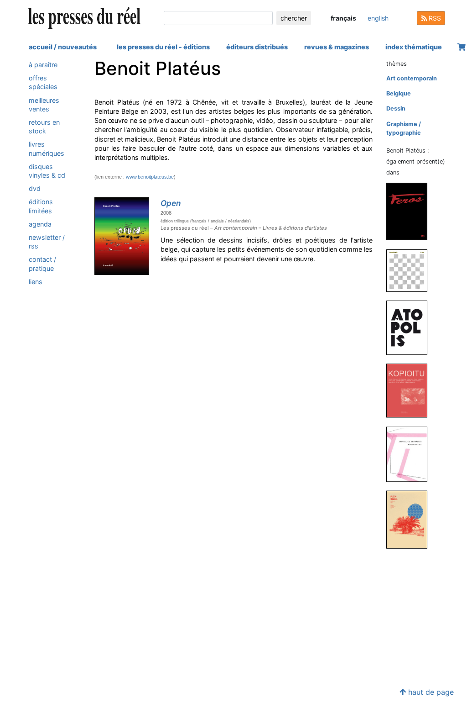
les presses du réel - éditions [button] (163, 47)
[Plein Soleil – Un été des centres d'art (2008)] (410, 519)
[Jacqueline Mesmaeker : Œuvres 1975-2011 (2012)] (410, 453)
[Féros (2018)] (410, 211)
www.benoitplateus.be (150, 177)
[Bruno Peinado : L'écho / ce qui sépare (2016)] (410, 270)
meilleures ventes (44, 104)
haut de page (430, 692)
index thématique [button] (413, 47)
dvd (35, 188)
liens (35, 281)
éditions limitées (41, 206)
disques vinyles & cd (47, 171)
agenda (40, 224)
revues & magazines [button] (336, 47)
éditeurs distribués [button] (257, 47)
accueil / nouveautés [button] (63, 47)
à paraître (43, 65)
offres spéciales (43, 82)
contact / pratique (42, 263)
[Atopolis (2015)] (410, 327)
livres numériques (46, 148)
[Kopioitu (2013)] (410, 390)
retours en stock (44, 126)
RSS (434, 18)
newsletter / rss (47, 241)
